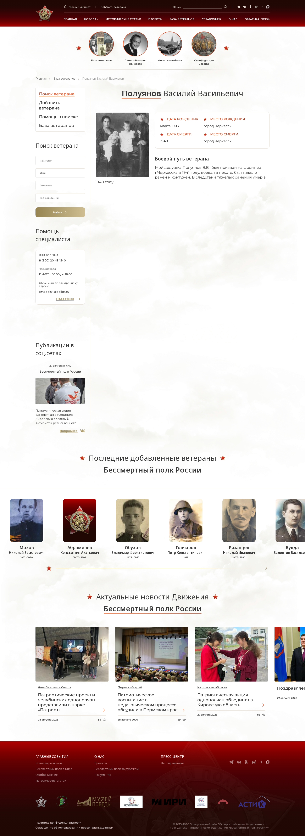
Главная (70, 19)
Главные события (51, 757)
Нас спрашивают (172, 763)
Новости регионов (48, 763)
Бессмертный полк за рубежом (116, 769)
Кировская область (212, 687)
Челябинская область (54, 687)
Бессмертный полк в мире (53, 769)
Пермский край (130, 687)
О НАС (232, 19)
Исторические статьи (123, 19)
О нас (99, 757)
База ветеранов (182, 19)
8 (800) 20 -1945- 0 (52, 260)
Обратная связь (257, 19)
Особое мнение (46, 775)
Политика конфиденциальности (58, 822)
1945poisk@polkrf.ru (54, 292)
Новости (91, 19)
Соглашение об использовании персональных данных (74, 827)
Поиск (177, 7)
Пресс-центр (172, 757)
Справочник (211, 19)
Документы (102, 775)
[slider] (49, 568)
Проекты (155, 19)
